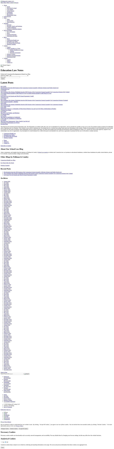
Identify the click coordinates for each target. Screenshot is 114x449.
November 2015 (8, 337)
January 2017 (7, 318)
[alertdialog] (57, 439)
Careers (5, 45)
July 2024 (6, 208)
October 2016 (7, 322)
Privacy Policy (7, 398)
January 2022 (7, 238)
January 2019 (7, 286)
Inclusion (6, 23)
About (5, 5)
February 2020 (7, 268)
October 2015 (7, 339)
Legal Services (7, 16)
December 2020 (8, 254)
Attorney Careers (11, 54)
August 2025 (7, 192)
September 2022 (8, 229)
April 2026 (6, 187)
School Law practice (43, 152)
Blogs (5, 37)
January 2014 (7, 368)
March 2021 (7, 249)
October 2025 (7, 191)
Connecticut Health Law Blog (8, 160)
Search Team (10, 20)
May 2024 (6, 210)
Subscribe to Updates (6, 145)
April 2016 (6, 330)
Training (12, 51)
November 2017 (8, 304)
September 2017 (8, 307)
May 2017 (6, 312)
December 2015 (8, 336)
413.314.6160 (7, 383)
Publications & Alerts (12, 36)
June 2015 (6, 344)
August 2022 (7, 230)
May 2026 (6, 185)
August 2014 (7, 358)
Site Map (6, 396)
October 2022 (7, 227)
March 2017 (7, 315)
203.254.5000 (7, 389)
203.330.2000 (7, 378)
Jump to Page (4, 372)
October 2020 (7, 256)
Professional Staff (11, 57)
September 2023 (8, 219)
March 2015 (7, 348)
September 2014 (8, 357)
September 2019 (8, 275)
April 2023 (6, 222)
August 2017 (7, 308)
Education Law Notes (12, 41)
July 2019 (6, 277)
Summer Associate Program (13, 55)
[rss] (5, 413)
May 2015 (6, 346)
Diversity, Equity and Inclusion (14, 26)
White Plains (7, 390)
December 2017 (8, 302)
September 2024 (8, 205)
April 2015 (6, 347)
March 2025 (7, 198)
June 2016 (6, 328)
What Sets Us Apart (12, 8)
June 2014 (6, 361)
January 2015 (7, 351)
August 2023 (7, 220)
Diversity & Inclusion (15, 52)
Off (7, 442)
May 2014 (6, 362)
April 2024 (6, 212)
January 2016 (7, 335)
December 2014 (8, 353)
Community (10, 12)
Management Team (11, 15)
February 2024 (7, 215)
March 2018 (7, 298)
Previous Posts (4, 124)
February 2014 (7, 367)
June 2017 (6, 311)
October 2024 (7, 203)
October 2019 (7, 273)
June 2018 (6, 294)
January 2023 (7, 224)
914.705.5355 (7, 392)
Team (5, 18)
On (3, 442)
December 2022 (8, 226)
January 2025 (7, 199)
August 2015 (7, 341)
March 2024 (7, 213)
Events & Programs (11, 34)
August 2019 (7, 276)
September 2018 (8, 290)
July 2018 (6, 293)
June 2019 (6, 279)
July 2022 (6, 231)
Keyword (3, 77)
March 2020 (7, 266)
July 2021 (6, 244)
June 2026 (6, 184)
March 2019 (7, 283)
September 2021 (8, 241)
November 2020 (8, 255)
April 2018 (6, 297)
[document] (57, 439)
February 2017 (7, 316)
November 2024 (8, 202)
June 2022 (6, 233)
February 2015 (7, 350)
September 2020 (8, 258)
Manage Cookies (8, 400)
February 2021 (7, 251)
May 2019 (6, 280)
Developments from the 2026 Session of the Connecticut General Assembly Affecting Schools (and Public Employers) (33, 172)
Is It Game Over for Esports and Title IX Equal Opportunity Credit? (20, 175)
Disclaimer (6, 397)
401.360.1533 (7, 386)
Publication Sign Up (6, 409)
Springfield (6, 382)
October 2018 (7, 288)
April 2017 (6, 314)
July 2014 (6, 360)
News (8, 33)
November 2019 (8, 272)
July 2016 (6, 326)
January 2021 (7, 252)
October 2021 (7, 240)
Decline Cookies (14, 428)
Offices (8, 61)
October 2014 (7, 355)
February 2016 (7, 333)
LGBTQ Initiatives (11, 27)
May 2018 (6, 295)
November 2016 (8, 321)
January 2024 (7, 216)
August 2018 (7, 291)
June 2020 (6, 262)
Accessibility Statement (9, 401)
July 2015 (6, 343)
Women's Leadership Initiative (14, 29)
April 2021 (6, 248)
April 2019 (6, 282)
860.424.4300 (7, 381)
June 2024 (6, 209)
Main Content (10, 2)
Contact (6, 58)
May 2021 (6, 247)
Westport (6, 387)
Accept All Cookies (23, 428)
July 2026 (6, 183)
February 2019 (7, 284)
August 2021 (7, 242)
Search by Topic (5, 75)
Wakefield (6, 385)
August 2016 (7, 325)
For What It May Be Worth (13, 43)
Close (2, 447)
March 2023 (7, 223)
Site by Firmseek (8, 407)
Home (5, 140)
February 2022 (7, 237)
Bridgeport (6, 376)
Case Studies (10, 9)
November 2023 (8, 217)
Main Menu (3, 2)
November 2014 (8, 354)
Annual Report (10, 11)
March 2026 (7, 188)
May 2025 (6, 195)
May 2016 (6, 329)
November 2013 (8, 369)
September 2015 (8, 340)
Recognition (10, 13)
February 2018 (7, 300)
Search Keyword (5, 373)
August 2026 (7, 181)
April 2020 (6, 265)
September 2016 (8, 323)
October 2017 (7, 305)
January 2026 (7, 189)
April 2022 (6, 234)
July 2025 (6, 194)
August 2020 (7, 259)
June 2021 (6, 245)
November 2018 (8, 287)
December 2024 (8, 201)
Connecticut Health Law (13, 40)
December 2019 (8, 270)
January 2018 (7, 301)
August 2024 (7, 206)
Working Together (11, 44)
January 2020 (7, 269)
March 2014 (7, 365)
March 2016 (7, 332)
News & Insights (8, 30)
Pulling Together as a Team (13, 48)
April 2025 (6, 196)
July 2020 (6, 261)
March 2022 (7, 236)
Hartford (6, 379)
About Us (6, 141)
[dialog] (57, 427)
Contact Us (9, 62)
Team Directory (11, 22)
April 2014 (6, 364)
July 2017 (6, 309)
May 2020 (6, 263)
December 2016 (8, 319)
